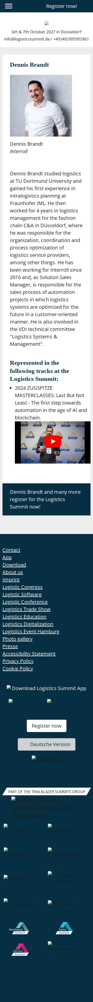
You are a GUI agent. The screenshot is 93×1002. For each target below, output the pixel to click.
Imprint (11, 579)
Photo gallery (17, 638)
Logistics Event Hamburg (30, 631)
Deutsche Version (50, 744)
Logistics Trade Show (26, 609)
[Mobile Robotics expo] (69, 884)
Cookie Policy (17, 668)
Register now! (61, 6)
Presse (10, 646)
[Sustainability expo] (69, 953)
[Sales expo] (69, 931)
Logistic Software (22, 594)
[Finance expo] (24, 885)
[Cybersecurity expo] (69, 859)
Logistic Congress (22, 587)
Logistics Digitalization (27, 624)
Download (14, 564)
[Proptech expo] (69, 910)
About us (12, 572)
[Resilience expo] (24, 931)
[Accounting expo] (24, 835)
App (7, 557)
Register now (47, 725)
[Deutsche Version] (86, 6)
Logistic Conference (25, 601)
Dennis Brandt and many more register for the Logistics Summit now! (45, 499)
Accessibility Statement (29, 653)
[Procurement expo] (24, 910)
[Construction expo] (69, 835)
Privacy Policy (17, 661)
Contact (11, 550)
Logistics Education (24, 616)
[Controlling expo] (24, 859)
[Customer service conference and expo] (24, 953)
